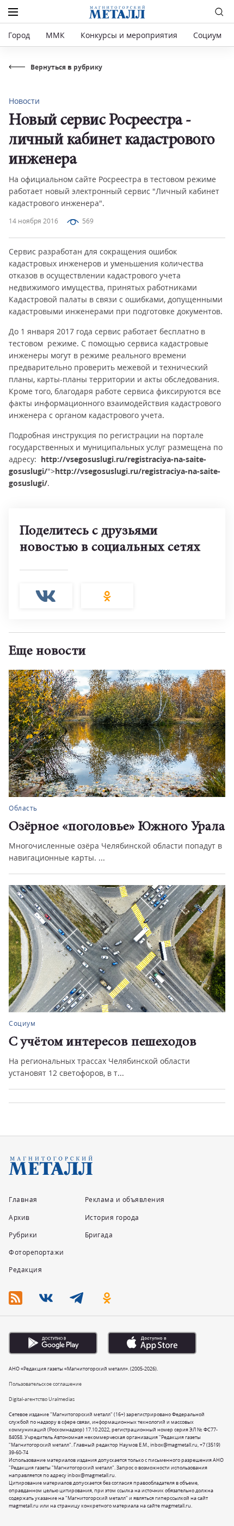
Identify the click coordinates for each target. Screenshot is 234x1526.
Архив (19, 1217)
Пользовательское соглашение (45, 1383)
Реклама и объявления (125, 1199)
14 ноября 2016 (33, 221)
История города (112, 1217)
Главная (23, 1199)
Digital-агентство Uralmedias (42, 1399)
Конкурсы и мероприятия (130, 35)
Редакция (25, 1269)
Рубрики (23, 1235)
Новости (24, 101)
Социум (207, 35)
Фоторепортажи (36, 1252)
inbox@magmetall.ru (174, 1444)
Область (23, 808)
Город (19, 35)
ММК (55, 35)
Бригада (99, 1235)
